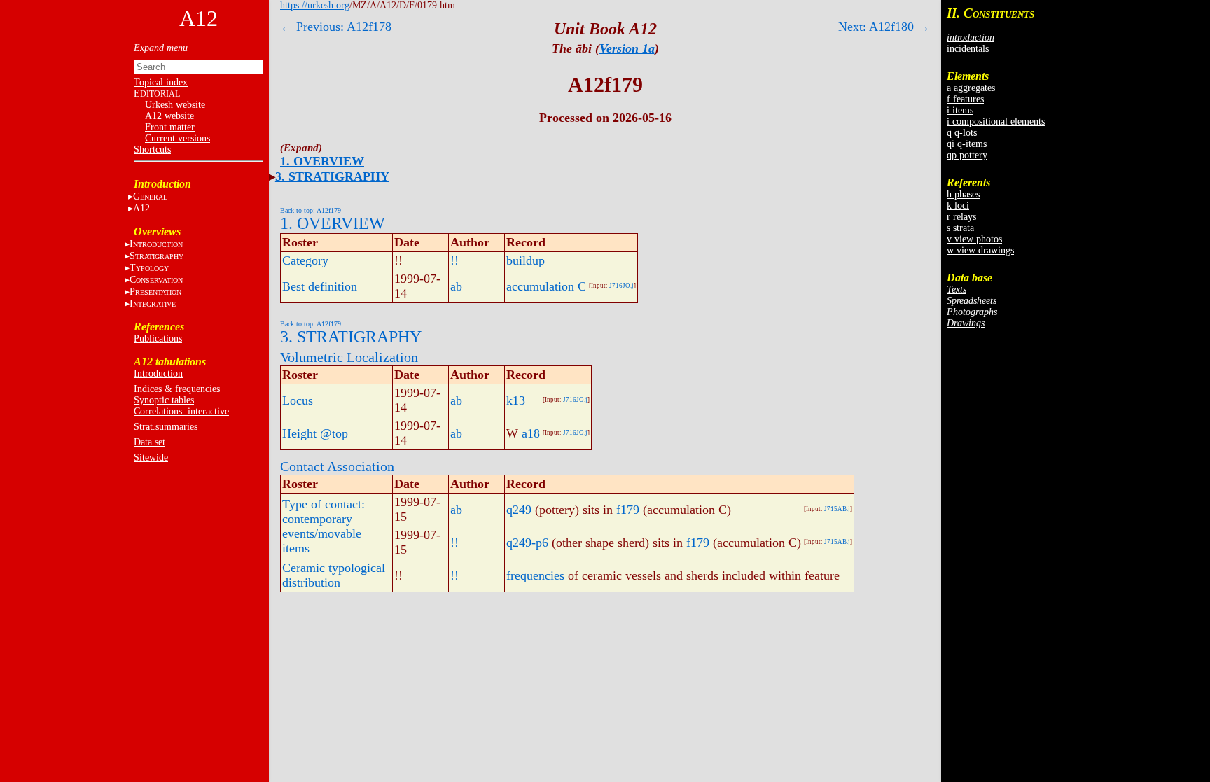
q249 (518, 510)
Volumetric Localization (349, 357)
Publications (158, 338)
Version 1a (627, 48)
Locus (297, 400)
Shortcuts (152, 149)
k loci (958, 205)
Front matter (170, 127)
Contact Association (337, 466)
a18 (531, 433)
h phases (963, 194)
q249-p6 (527, 543)
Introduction (158, 373)
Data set (149, 442)
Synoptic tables (164, 400)
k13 (515, 400)
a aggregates (971, 88)
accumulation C (546, 286)
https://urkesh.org (314, 5)
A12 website (169, 116)
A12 (141, 208)
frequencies (535, 575)
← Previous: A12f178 (335, 27)
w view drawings (980, 250)
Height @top (315, 433)
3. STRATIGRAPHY (332, 176)
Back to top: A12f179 (310, 210)
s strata (960, 228)
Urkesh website (175, 104)
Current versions (177, 138)
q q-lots (962, 132)
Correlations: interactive (181, 411)
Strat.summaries (165, 426)
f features (965, 99)
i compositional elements (996, 121)
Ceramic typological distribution (333, 575)
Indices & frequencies (177, 389)
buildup (525, 260)
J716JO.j (621, 285)
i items (960, 110)
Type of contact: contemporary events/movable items (323, 526)
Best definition (319, 286)
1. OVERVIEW (322, 161)
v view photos (974, 239)
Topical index (161, 82)
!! (454, 260)
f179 (627, 510)
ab (456, 286)
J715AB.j (837, 508)
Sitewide (151, 457)
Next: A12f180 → (884, 27)
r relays (961, 216)
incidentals (968, 48)
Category (305, 260)
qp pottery (967, 155)
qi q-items (967, 144)
